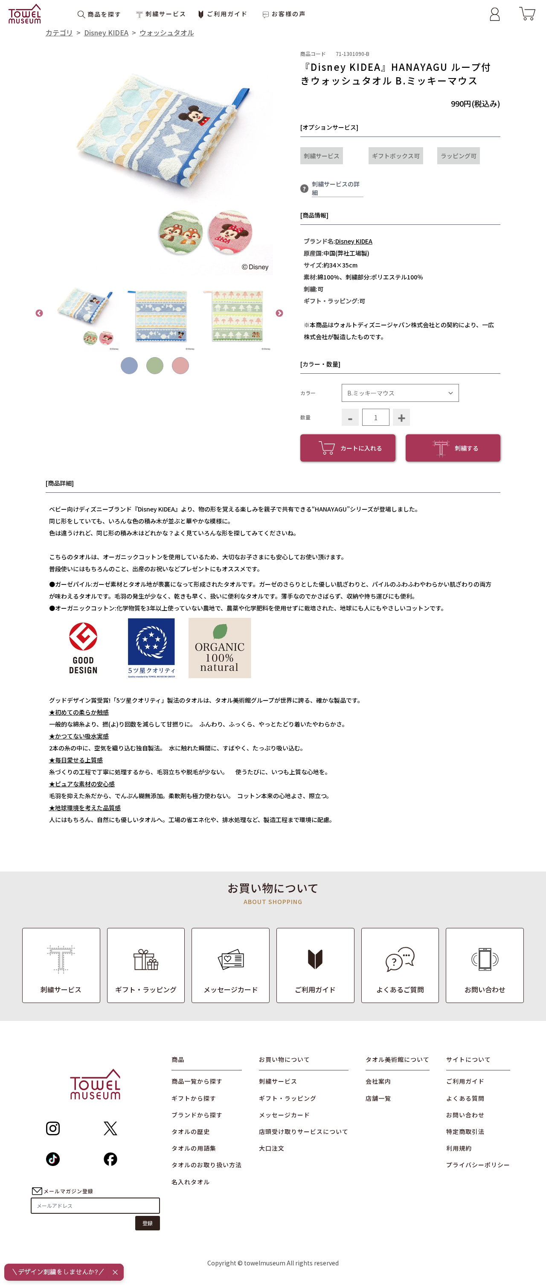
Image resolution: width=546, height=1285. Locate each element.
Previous (39, 313)
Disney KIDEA (106, 32)
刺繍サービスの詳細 (336, 188)
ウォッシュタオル (166, 32)
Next (279, 313)
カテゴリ (59, 32)
